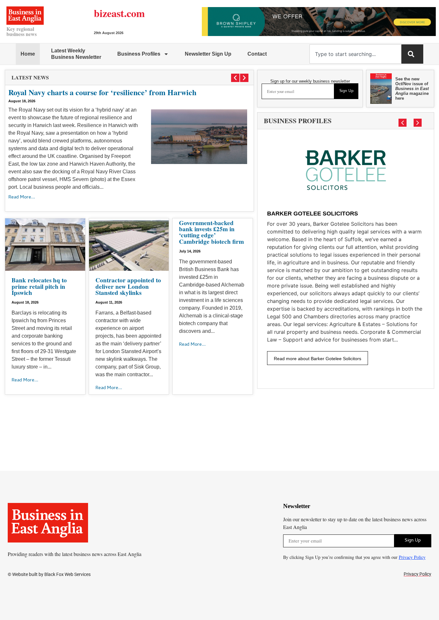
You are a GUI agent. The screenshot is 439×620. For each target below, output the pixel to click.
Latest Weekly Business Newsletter (76, 54)
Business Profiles (138, 54)
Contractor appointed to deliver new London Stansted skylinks (128, 286)
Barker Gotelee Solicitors (312, 213)
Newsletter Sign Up (208, 54)
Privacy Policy (412, 557)
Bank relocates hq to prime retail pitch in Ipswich (39, 286)
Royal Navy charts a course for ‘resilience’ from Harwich (102, 92)
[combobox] (355, 54)
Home (28, 54)
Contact (257, 54)
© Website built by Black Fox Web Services (49, 574)
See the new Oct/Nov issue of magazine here (412, 89)
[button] (235, 78)
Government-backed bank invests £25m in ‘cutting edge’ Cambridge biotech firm (211, 232)
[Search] (412, 54)
